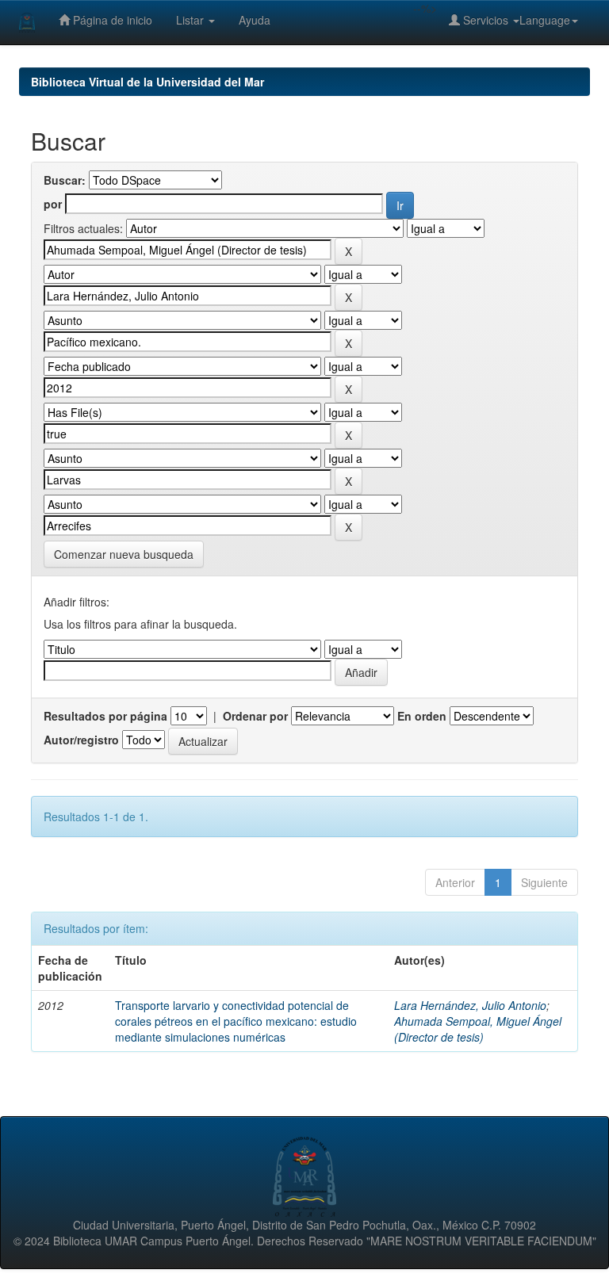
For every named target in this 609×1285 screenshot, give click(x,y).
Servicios (485, 20)
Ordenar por (255, 716)
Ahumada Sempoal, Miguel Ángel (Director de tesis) (477, 1029)
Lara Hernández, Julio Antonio (470, 1005)
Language (544, 20)
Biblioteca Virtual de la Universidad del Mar (147, 82)
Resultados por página (105, 716)
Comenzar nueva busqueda (123, 554)
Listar (191, 20)
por (53, 204)
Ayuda (254, 20)
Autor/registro (81, 740)
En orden (421, 716)
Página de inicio (111, 20)
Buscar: (65, 180)
